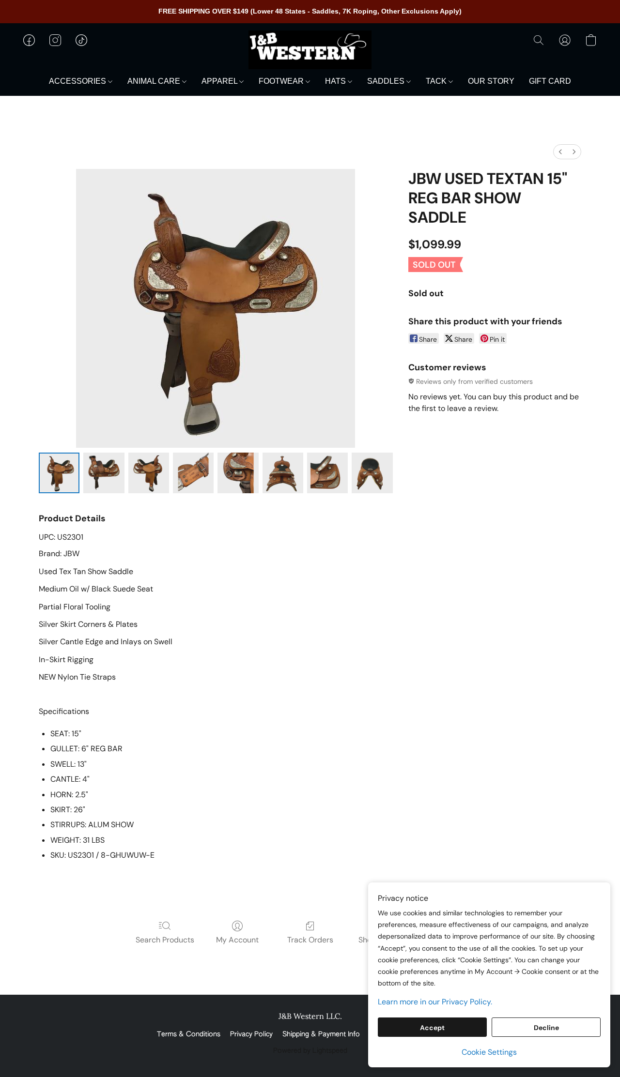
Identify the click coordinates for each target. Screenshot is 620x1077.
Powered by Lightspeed (310, 1050)
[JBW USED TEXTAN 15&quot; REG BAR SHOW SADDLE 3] (193, 473)
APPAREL (220, 81)
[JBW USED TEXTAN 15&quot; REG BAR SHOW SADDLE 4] (237, 473)
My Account (237, 940)
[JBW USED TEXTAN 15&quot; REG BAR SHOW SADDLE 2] (148, 473)
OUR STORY (491, 81)
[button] (310, 49)
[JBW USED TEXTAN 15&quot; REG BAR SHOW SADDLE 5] (283, 473)
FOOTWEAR (282, 81)
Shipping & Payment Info (321, 1034)
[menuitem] (560, 152)
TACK (437, 81)
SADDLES (386, 81)
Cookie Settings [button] (489, 1052)
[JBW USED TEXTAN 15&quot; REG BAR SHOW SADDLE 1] (103, 473)
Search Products (165, 940)
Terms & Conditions (188, 1034)
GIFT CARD (550, 81)
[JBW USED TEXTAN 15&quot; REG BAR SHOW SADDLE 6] (327, 473)
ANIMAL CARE (154, 81)
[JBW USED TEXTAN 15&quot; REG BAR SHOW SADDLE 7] (372, 473)
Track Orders (310, 940)
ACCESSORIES (78, 81)
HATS (336, 81)
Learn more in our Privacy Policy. (435, 1002)
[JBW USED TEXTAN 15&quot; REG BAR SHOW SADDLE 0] (59, 473)
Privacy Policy (251, 1034)
